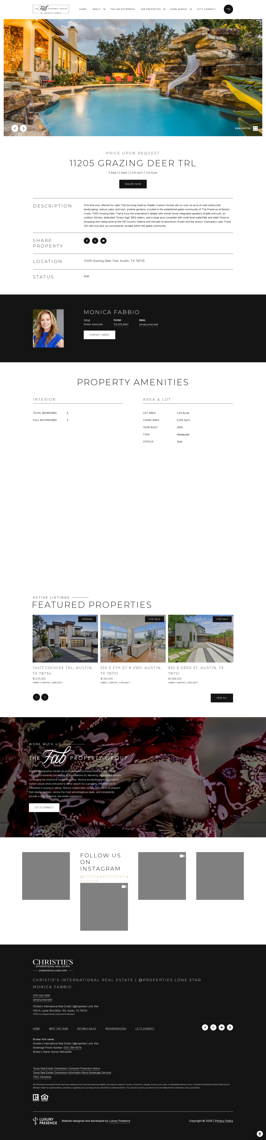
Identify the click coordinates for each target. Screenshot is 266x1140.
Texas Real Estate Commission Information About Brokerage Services (72, 1072)
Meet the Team (58, 1028)
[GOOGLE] (230, 1027)
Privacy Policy (224, 1120)
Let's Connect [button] (44, 807)
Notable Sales (86, 1028)
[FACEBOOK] (205, 1027)
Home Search (178, 9)
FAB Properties (151, 9)
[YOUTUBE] (222, 1027)
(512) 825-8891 (41, 995)
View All (221, 698)
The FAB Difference (122, 9)
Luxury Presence (119, 1120)
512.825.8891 (121, 324)
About (97, 9)
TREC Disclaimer (42, 1076)
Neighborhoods (115, 1028)
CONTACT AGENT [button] (99, 334)
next (23, 128)
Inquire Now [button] (133, 184)
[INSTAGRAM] (213, 1027)
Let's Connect (206, 9)
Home (82, 9)
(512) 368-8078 (72, 1047)
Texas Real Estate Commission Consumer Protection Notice (66, 1068)
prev (14, 128)
